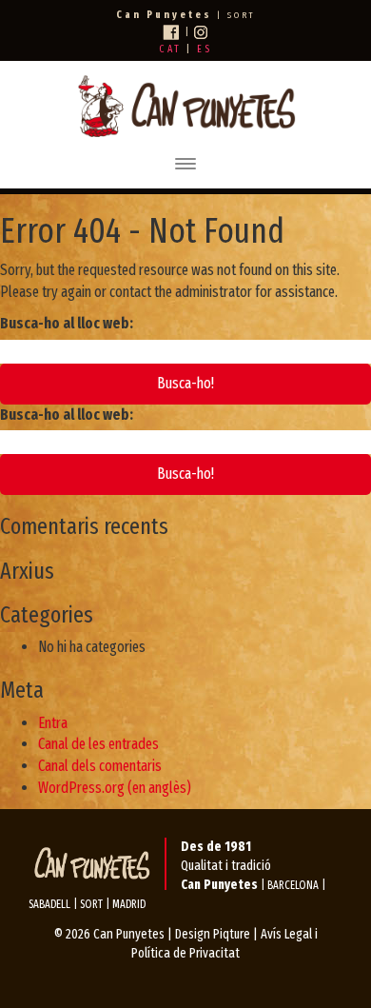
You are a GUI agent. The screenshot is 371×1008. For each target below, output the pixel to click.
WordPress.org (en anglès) (114, 788)
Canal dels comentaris (100, 766)
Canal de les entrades (98, 744)
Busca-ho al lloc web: (66, 323)
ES (204, 49)
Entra (53, 723)
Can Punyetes (129, 934)
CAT (170, 49)
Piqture (231, 934)
